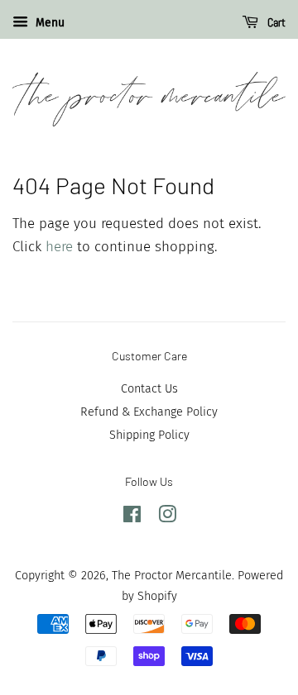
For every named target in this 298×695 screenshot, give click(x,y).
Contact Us (149, 388)
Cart (275, 22)
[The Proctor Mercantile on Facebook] (132, 517)
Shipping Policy (149, 434)
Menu (48, 23)
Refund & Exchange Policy (149, 411)
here (59, 246)
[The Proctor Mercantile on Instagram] (167, 517)
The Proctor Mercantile (172, 575)
